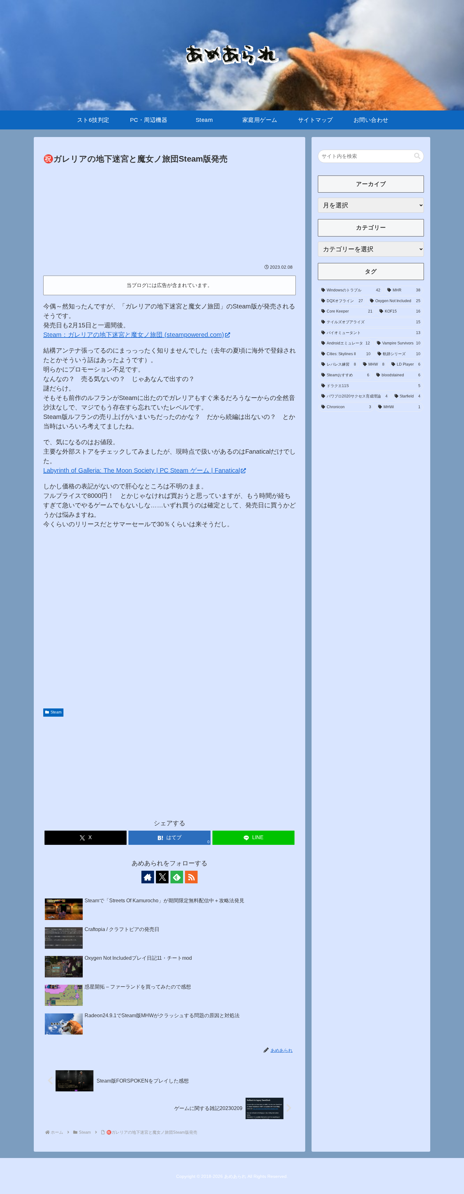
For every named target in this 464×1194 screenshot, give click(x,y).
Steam (56, 712)
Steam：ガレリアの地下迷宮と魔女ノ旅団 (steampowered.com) (133, 334)
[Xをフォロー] (162, 877)
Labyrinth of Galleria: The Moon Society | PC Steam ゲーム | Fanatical (141, 470)
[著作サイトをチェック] (147, 877)
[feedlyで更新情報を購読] (176, 877)
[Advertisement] (169, 213)
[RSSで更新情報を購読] (191, 877)
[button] (417, 156)
